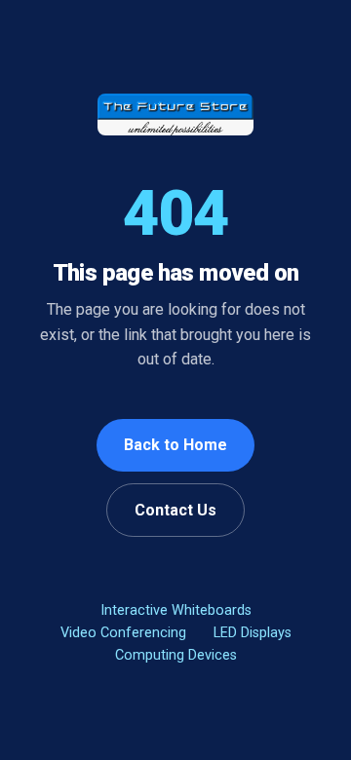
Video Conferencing (123, 633)
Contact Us (175, 510)
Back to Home (175, 445)
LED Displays (253, 633)
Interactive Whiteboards (176, 610)
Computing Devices (176, 655)
